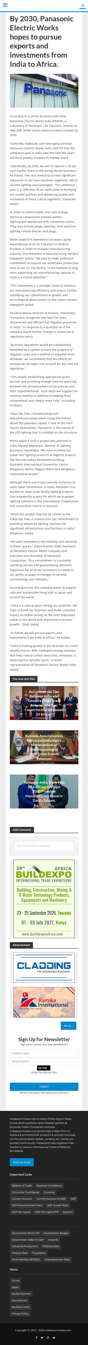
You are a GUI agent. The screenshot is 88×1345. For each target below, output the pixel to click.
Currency (49, 1192)
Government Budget (56, 1233)
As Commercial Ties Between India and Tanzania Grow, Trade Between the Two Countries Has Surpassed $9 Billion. (44, 703)
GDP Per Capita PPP (47, 1212)
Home (15, 1280)
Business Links (20, 1307)
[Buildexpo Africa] (44, 898)
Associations (19, 1300)
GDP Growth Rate (57, 1205)
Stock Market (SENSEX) (26, 1259)
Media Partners (21, 1294)
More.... (68, 1026)
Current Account (22, 1199)
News (15, 1287)
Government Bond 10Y (25, 1233)
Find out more (21, 1162)
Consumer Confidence (25, 1192)
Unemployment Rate (57, 1259)
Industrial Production (25, 1246)
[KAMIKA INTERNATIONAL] (44, 1002)
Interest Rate (20, 1253)
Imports (53, 1240)
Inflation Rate (51, 1246)
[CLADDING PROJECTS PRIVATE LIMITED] (44, 967)
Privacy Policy (20, 1313)
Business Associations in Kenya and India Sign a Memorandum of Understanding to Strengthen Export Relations (44, 747)
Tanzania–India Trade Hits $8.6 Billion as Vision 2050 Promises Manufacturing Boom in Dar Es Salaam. (44, 791)
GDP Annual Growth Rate (27, 1205)
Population (39, 1253)
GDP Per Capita (21, 1212)
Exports (67, 1212)
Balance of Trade (22, 1185)
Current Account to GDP (51, 1199)
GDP (73, 1199)
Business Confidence (49, 1185)
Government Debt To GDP (28, 1240)
